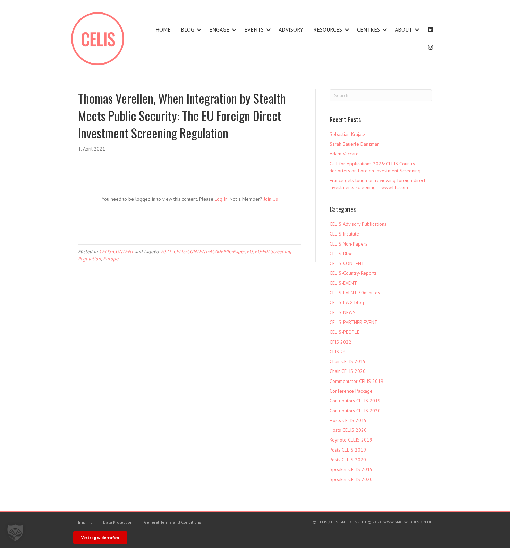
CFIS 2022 (340, 342)
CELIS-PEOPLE (344, 332)
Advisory (291, 29)
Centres (368, 29)
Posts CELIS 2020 (348, 459)
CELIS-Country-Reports (353, 273)
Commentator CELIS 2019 (356, 381)
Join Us (271, 199)
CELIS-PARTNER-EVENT (353, 322)
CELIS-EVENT (343, 283)
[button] (199, 29)
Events (254, 29)
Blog (187, 29)
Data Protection (118, 522)
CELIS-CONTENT (116, 251)
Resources (327, 29)
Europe (110, 259)
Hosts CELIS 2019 (348, 420)
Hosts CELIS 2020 (348, 430)
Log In (221, 199)
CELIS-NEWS (343, 312)
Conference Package (351, 391)
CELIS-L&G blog (347, 302)
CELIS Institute (344, 234)
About (403, 29)
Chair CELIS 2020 (348, 371)
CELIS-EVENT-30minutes (355, 293)
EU (250, 251)
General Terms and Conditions (172, 522)
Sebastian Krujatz (347, 134)
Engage (219, 29)
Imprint (85, 522)
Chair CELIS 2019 (348, 361)
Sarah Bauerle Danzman (355, 144)
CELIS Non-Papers (348, 244)
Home (163, 29)
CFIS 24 (338, 352)
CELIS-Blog (341, 253)
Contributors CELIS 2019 (355, 400)
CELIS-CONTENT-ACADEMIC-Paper (209, 251)
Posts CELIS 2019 (348, 450)
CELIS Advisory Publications (358, 224)
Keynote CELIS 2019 (351, 440)
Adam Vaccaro (344, 154)
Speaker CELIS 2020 (351, 479)
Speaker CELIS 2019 (351, 469)
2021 (165, 251)
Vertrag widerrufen (100, 537)
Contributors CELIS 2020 (355, 411)
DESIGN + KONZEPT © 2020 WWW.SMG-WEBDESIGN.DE (381, 521)
